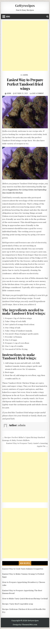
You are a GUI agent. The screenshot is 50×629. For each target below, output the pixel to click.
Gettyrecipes (25, 5)
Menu (8, 16)
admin (9, 93)
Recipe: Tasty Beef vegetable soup (17, 604)
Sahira (25, 75)
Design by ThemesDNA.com (25, 625)
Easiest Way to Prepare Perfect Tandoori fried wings (25, 84)
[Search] (47, 16)
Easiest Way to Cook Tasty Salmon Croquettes (22, 569)
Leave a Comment (38, 93)
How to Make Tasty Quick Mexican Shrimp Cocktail (25, 599)
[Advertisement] (25, 46)
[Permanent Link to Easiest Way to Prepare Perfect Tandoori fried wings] (25, 112)
